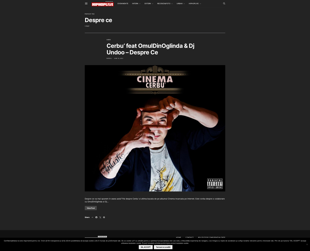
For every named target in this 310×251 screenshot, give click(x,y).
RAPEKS (109, 58)
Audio (109, 39)
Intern (135, 3)
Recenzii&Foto (163, 3)
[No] (307, 244)
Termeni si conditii (163, 247)
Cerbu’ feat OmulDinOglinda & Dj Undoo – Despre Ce (150, 49)
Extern (148, 3)
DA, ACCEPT (146, 247)
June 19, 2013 (118, 58)
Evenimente (123, 3)
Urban (179, 3)
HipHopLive (194, 3)
